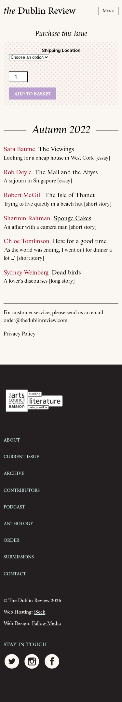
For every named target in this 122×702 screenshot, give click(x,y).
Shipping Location (61, 50)
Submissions (19, 556)
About (12, 439)
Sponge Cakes (72, 218)
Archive (14, 473)
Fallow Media (46, 623)
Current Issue (21, 456)
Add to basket (32, 93)
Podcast (14, 506)
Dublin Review (39, 11)
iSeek (39, 612)
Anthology (18, 523)
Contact (15, 573)
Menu (108, 10)
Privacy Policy (19, 334)
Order (11, 540)
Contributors (22, 490)
